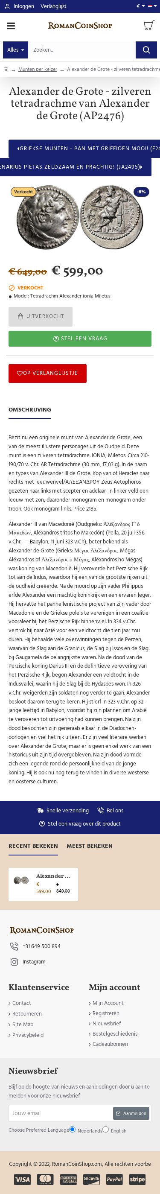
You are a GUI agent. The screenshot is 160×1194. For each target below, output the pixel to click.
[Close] (126, 520)
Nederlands (59, 622)
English (81, 622)
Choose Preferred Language (67, 601)
